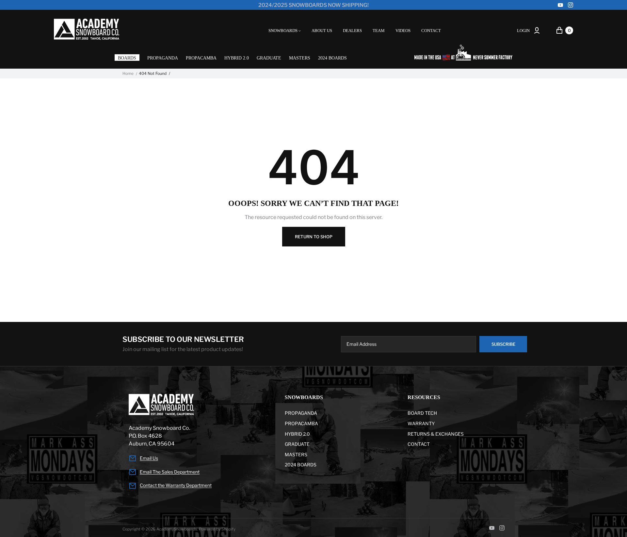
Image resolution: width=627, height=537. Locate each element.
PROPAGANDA (162, 58)
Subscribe (503, 344)
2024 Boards (332, 58)
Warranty (421, 423)
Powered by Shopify (217, 529)
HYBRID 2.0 (236, 58)
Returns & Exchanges (436, 434)
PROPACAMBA (201, 58)
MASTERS (299, 58)
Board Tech (422, 413)
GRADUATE (269, 58)
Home (128, 73)
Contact (419, 444)
